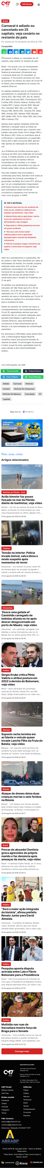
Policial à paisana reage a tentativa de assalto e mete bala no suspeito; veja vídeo (22, 246)
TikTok (3, 1113)
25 (40, 394)
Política (6, 670)
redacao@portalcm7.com (11, 1122)
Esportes (26, 1116)
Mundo (6, 789)
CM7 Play (5, 1093)
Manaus (6, 730)
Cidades (6, 548)
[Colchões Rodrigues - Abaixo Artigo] (22, 433)
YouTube (4, 1107)
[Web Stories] (17, 4)
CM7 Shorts (27, 4)
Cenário (6, 389)
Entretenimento (29, 1109)
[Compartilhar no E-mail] (34, 51)
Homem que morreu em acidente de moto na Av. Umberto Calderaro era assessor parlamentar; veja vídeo (21, 210)
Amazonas (7, 608)
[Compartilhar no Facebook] (10, 51)
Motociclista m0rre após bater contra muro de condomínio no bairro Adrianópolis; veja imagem (21, 219)
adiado (6, 383)
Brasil (5, 21)
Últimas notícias (7, 1090)
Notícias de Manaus (12, 394)
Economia (27, 1112)
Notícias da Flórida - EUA (14, 492)
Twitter (4, 1104)
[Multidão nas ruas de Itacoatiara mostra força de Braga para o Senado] (22, 1004)
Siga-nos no (15, 412)
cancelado (30, 394)
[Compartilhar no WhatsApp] (4, 51)
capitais (6, 399)
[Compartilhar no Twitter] (28, 51)
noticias (29, 383)
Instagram (5, 1110)
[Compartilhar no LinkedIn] (22, 51)
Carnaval (17, 383)
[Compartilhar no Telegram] (16, 51)
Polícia (25, 1090)
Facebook (5, 1100)
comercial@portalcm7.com (11, 1125)
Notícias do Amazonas (24, 389)
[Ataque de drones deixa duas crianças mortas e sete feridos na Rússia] (22, 773)
